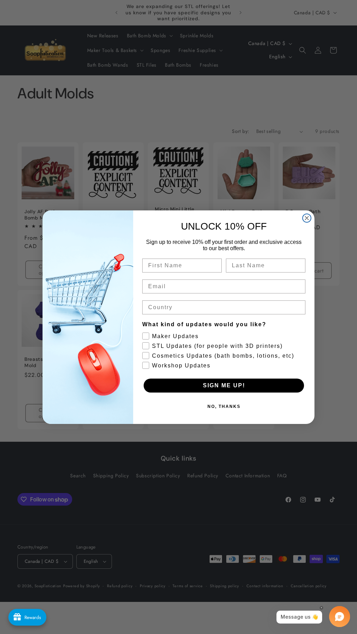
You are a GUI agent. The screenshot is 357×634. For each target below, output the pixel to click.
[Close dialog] (307, 218)
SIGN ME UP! (224, 385)
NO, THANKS (224, 406)
